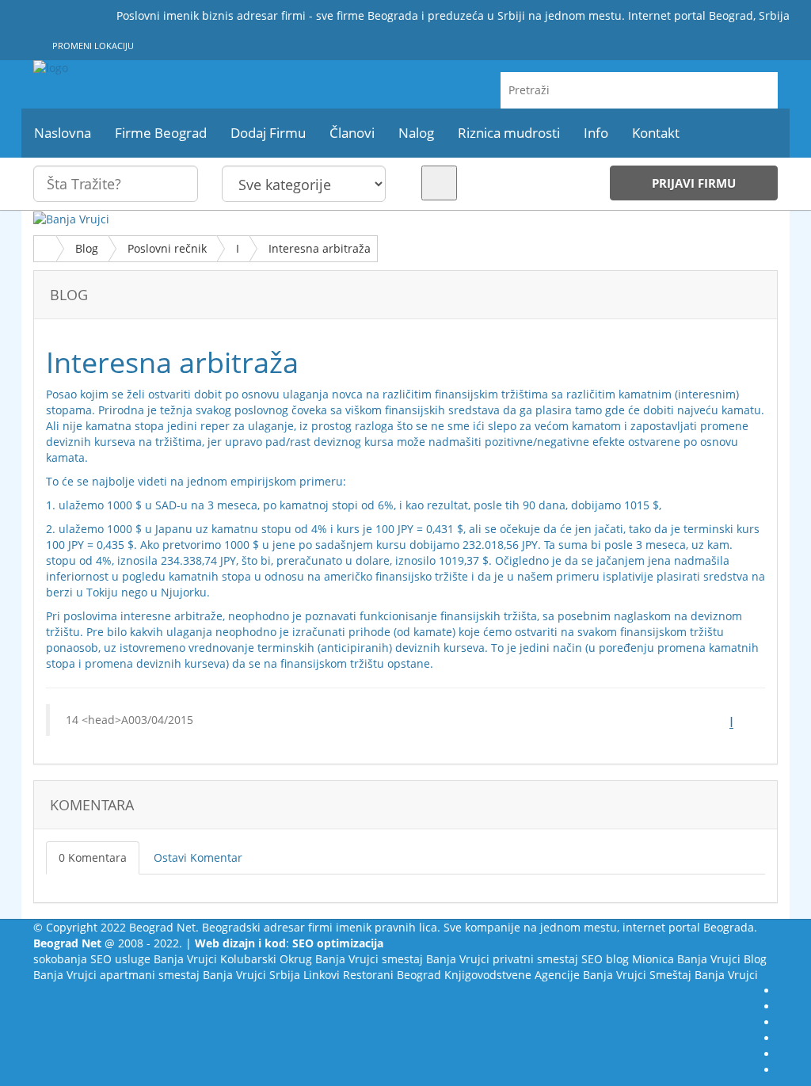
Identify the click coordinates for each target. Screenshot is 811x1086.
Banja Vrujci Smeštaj (637, 974)
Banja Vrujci (185, 958)
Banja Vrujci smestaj (369, 958)
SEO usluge (120, 958)
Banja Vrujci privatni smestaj (502, 958)
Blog (86, 248)
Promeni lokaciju (92, 45)
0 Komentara (93, 857)
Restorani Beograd (392, 974)
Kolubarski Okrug (266, 958)
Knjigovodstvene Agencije (512, 974)
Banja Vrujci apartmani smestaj (116, 974)
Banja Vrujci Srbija (251, 974)
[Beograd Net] (149, 68)
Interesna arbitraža (319, 248)
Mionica (653, 958)
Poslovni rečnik (167, 248)
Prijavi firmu (694, 183)
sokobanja (60, 958)
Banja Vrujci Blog (722, 958)
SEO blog (605, 958)
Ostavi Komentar (198, 857)
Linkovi (321, 974)
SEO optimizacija (337, 943)
